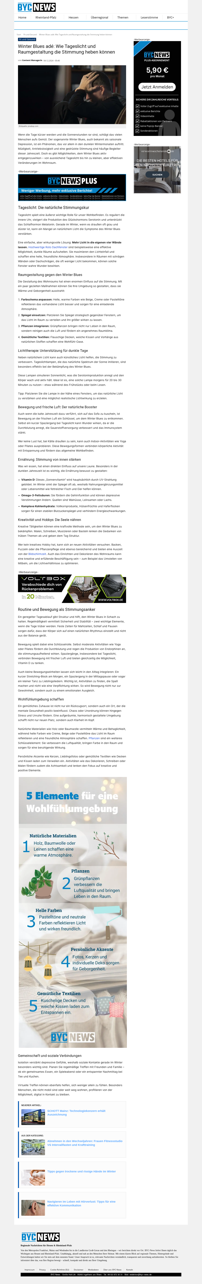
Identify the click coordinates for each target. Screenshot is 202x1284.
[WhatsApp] (50, 25)
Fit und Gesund (30, 34)
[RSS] (34, 25)
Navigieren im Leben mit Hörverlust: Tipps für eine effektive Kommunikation (81, 1203)
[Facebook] (18, 25)
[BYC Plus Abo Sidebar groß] (157, 135)
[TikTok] (42, 25)
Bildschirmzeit (37, 554)
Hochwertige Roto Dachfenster (48, 247)
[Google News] (66, 25)
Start (19, 34)
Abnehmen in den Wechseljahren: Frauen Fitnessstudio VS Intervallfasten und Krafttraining (84, 1143)
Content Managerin (32, 60)
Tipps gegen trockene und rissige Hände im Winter (81, 1171)
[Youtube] (58, 25)
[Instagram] (26, 25)
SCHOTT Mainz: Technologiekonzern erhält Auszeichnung (76, 1112)
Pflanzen (94, 738)
